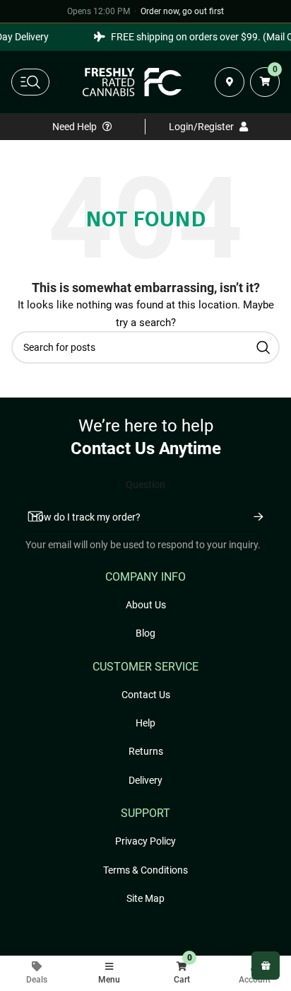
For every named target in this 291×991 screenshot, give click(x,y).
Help (145, 723)
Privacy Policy (145, 841)
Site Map (145, 898)
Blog (145, 633)
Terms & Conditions (145, 870)
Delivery (145, 780)
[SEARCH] (263, 347)
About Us (146, 604)
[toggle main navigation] (30, 82)
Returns (146, 751)
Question (145, 484)
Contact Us (145, 694)
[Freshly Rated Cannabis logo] (132, 82)
